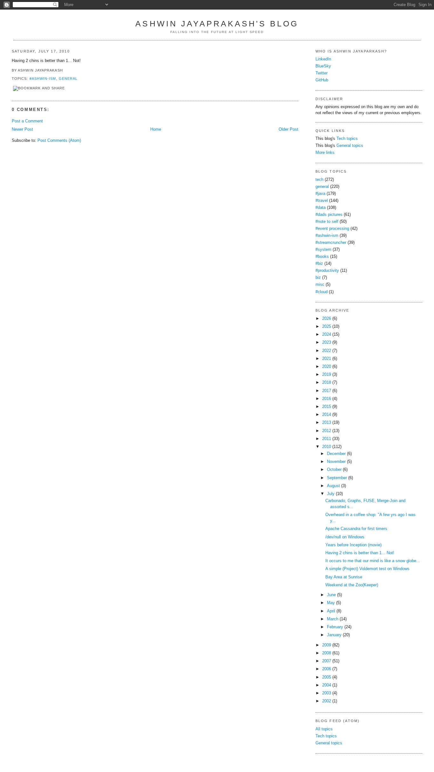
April (331, 611)
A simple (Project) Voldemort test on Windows (367, 569)
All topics (324, 729)
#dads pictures (328, 214)
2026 (326, 318)
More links (325, 152)
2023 (326, 342)
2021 (326, 358)
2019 (326, 374)
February (335, 627)
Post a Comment (27, 121)
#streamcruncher (330, 242)
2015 (326, 406)
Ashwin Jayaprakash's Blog (216, 23)
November (336, 461)
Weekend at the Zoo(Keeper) (351, 585)
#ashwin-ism (43, 78)
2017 (326, 391)
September (337, 478)
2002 (326, 701)
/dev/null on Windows (344, 537)
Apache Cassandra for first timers (356, 529)
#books (322, 256)
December (336, 453)
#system (323, 249)
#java (320, 193)
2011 (326, 439)
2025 (326, 326)
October (334, 469)
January (334, 635)
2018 (326, 382)
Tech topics (347, 138)
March (332, 619)
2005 (326, 677)
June (331, 595)
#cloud (321, 292)
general (68, 78)
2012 (326, 431)
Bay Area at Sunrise (343, 577)
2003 (326, 693)
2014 (326, 414)
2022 (326, 350)
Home (155, 129)
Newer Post (22, 129)
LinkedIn (323, 59)
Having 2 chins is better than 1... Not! (359, 553)
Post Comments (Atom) (59, 140)
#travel (321, 200)
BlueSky (323, 66)
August (333, 486)
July (331, 494)
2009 (326, 645)
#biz (319, 263)
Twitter (321, 73)
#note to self (326, 221)
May (331, 603)
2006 (326, 669)
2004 (326, 685)
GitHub (321, 80)
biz (318, 277)
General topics (349, 145)
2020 (326, 366)
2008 (326, 653)
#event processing (332, 228)
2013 (326, 422)
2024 (326, 334)
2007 (326, 661)
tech (319, 179)
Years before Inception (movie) (353, 545)
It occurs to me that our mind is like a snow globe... (372, 561)
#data (320, 207)
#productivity (327, 270)
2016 (326, 398)
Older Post (288, 129)
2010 (326, 447)
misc (319, 284)
